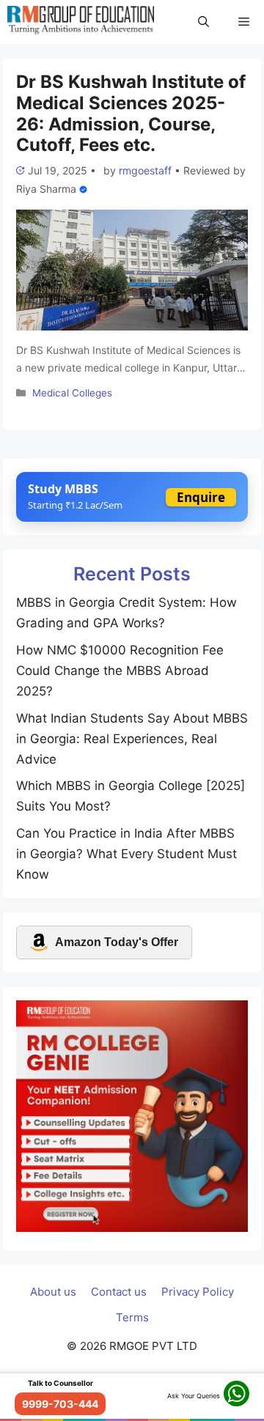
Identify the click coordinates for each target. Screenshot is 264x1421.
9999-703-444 (60, 1404)
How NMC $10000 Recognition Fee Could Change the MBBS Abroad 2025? (120, 670)
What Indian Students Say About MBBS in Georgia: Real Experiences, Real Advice (132, 739)
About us (53, 1292)
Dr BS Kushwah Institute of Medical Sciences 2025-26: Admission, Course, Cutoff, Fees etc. (131, 113)
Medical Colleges (72, 393)
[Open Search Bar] (203, 22)
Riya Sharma (46, 188)
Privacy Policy (197, 1292)
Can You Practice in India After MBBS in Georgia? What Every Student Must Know (126, 854)
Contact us (119, 1292)
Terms (132, 1317)
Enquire (201, 497)
